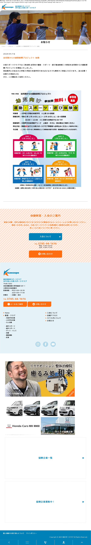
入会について (45, 236)
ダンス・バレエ (11, 331)
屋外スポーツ (10, 328)
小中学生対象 (10, 320)
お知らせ (50, 320)
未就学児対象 (10, 318)
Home (7, 313)
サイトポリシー (31, 533)
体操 (7, 333)
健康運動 (9, 335)
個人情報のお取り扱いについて (13, 533)
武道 (7, 337)
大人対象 (9, 322)
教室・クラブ (10, 315)
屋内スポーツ (10, 326)
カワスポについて (54, 318)
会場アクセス (52, 315)
